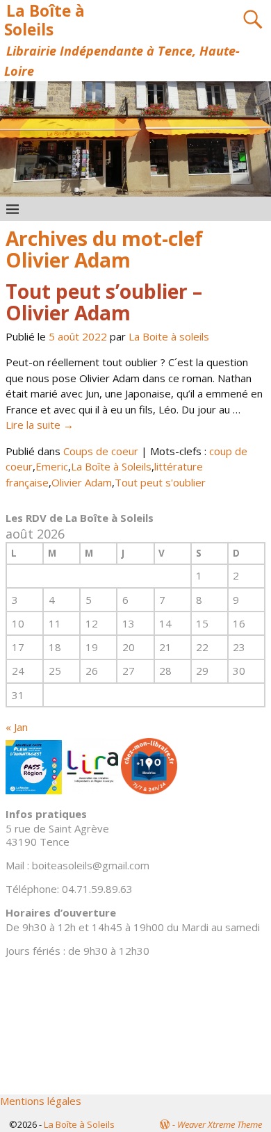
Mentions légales (40, 1101)
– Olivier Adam (104, 302)
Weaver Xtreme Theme (219, 1124)
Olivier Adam (81, 482)
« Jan (17, 727)
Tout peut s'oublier (160, 482)
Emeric (51, 466)
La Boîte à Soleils (44, 20)
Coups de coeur (100, 451)
